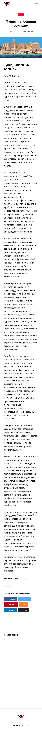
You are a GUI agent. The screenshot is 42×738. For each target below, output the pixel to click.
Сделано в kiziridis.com (21, 725)
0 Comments (28, 31)
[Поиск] (23, 4)
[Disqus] (21, 668)
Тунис (21, 14)
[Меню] (34, 4)
